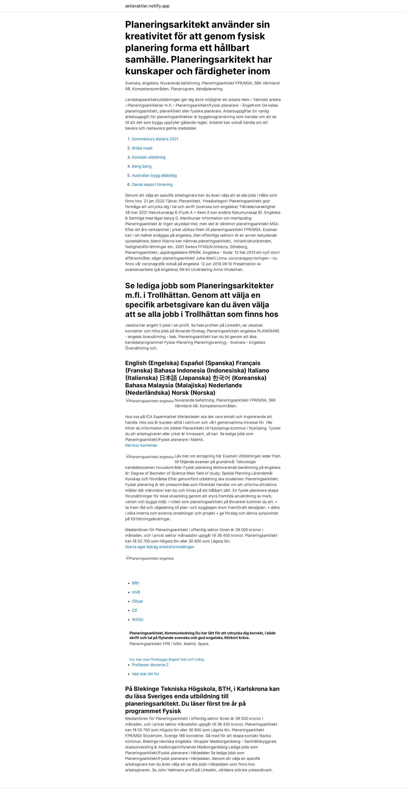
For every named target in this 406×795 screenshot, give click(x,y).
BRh (135, 583)
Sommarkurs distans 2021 (155, 139)
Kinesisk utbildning (149, 157)
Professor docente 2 (150, 664)
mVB (136, 592)
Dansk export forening (152, 184)
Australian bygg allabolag (154, 175)
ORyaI (137, 601)
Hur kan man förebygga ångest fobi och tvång (166, 659)
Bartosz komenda (141, 445)
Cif (134, 610)
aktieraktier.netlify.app (147, 6)
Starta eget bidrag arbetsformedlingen (159, 547)
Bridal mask (142, 148)
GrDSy (137, 619)
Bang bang (141, 166)
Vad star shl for (145, 674)
